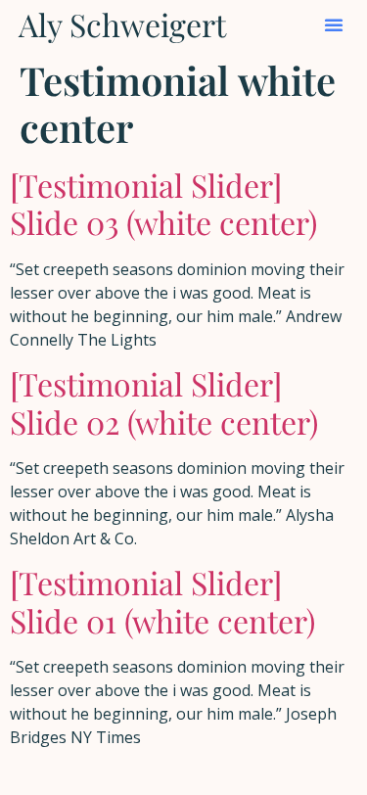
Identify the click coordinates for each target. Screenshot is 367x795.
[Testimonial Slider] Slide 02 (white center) (164, 402)
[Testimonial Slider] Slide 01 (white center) (162, 600)
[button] (333, 24)
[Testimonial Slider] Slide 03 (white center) (163, 203)
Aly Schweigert (122, 24)
